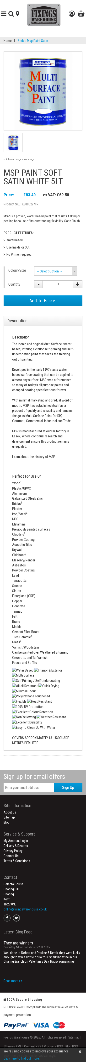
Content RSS (32, 1046)
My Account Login (16, 841)
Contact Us (11, 856)
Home (8, 41)
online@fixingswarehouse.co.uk (25, 909)
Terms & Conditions (17, 861)
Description (17, 320)
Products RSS (53, 1046)
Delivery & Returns (16, 846)
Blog (7, 822)
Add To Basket (43, 301)
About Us (10, 812)
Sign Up (68, 787)
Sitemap (9, 817)
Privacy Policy (13, 851)
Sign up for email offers (34, 776)
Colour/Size (17, 270)
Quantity (14, 284)
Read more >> (13, 981)
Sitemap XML (13, 1046)
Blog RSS (71, 1046)
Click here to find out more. (22, 1058)
